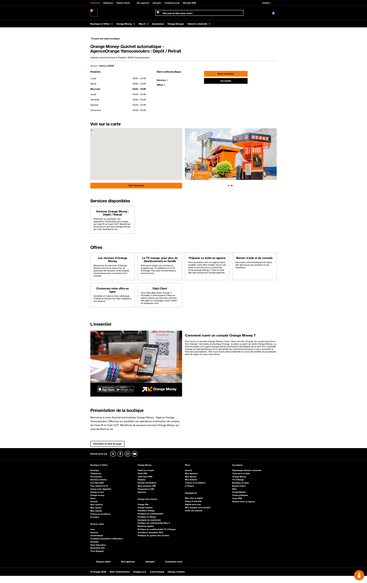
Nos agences (143, 3)
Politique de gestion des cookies (153, 535)
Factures (142, 479)
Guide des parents (193, 510)
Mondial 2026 (189, 3)
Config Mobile (239, 492)
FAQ (234, 489)
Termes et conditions (100, 514)
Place (93, 498)
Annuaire (157, 3)
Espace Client (123, 3)
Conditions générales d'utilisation (106, 538)
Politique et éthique (147, 517)
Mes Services (191, 473)
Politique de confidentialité (150, 513)
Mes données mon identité (197, 507)
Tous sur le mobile (241, 473)
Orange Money (145, 465)
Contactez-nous (172, 3)
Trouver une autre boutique (105, 38)
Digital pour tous (193, 504)
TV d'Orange (238, 479)
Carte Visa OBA (145, 476)
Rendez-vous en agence (243, 501)
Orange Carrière (145, 507)
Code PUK (237, 498)
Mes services (96, 504)
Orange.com (140, 571)
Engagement (191, 493)
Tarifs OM (142, 473)
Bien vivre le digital (194, 498)
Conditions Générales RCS (150, 532)
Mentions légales (146, 526)
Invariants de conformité (149, 520)
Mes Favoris (190, 476)
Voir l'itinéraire (136, 185)
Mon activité (96, 511)
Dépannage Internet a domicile (246, 470)
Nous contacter (226, 73)
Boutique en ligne (240, 482)
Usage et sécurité (193, 501)
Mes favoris (95, 507)
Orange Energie (175, 23)
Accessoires (96, 476)
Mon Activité (191, 479)
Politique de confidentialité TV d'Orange (157, 529)
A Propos (189, 486)
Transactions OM (146, 489)
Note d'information (120, 571)
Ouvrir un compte (146, 470)
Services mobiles (98, 479)
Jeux (92, 529)
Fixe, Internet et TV (99, 486)
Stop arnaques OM (146, 486)
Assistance (158, 23)
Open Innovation (98, 545)
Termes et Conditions (195, 482)
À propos (94, 517)
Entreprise (108, 3)
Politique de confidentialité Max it (154, 523)
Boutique (94, 470)
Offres (160, 84)
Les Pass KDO (97, 482)
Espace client (103, 561)
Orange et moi (97, 492)
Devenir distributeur (147, 482)
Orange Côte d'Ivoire (147, 499)
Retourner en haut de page (107, 443)
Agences (142, 492)
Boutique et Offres (99, 465)
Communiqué (96, 535)
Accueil (93, 501)
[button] (228, 185)
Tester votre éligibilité (100, 489)
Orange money (97, 495)
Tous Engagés (97, 551)
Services (161, 80)
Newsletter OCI (97, 548)
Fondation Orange (146, 510)
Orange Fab (143, 504)
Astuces (94, 532)
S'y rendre (225, 80)
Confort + (266, 3)
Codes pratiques (240, 495)
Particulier (95, 3)
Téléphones (95, 473)
